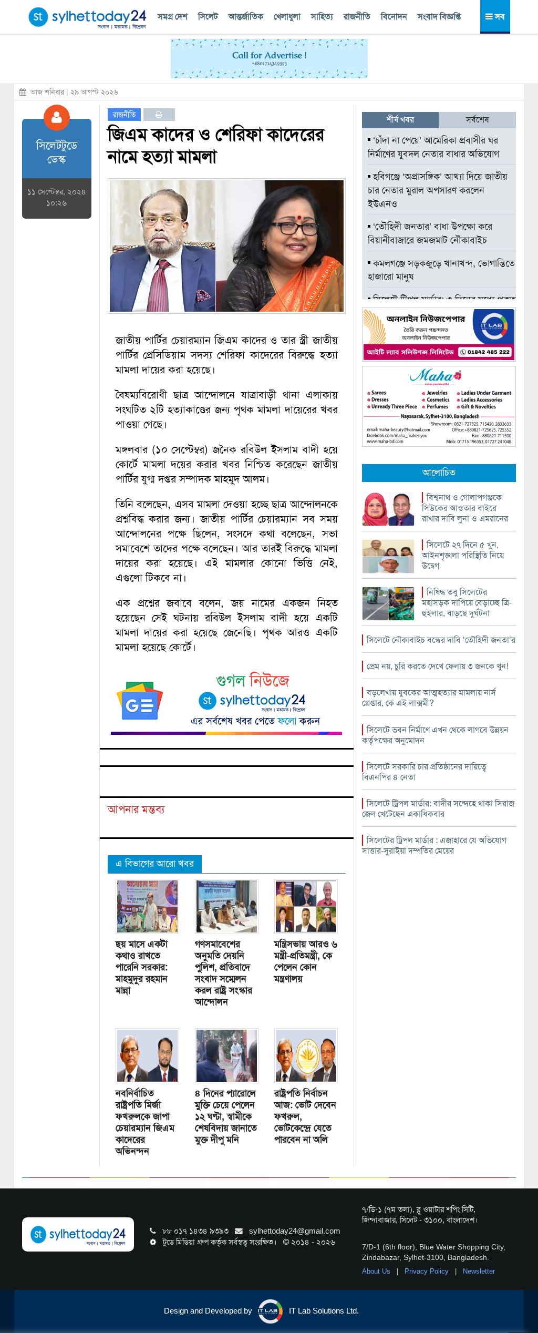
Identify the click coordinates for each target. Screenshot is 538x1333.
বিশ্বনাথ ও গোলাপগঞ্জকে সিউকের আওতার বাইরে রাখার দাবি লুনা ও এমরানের (465, 508)
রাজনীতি (357, 16)
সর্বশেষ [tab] (477, 119)
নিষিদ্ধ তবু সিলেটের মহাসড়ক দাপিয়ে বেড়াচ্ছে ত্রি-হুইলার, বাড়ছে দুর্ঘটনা (467, 603)
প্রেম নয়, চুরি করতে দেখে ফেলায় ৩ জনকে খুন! (437, 666)
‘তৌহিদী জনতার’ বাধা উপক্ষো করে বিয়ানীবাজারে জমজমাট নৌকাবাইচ (430, 233)
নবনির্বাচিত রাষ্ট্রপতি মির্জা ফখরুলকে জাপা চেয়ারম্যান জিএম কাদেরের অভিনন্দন (145, 1122)
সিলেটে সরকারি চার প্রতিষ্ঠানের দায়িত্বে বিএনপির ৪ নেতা (424, 772)
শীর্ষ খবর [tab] (400, 119)
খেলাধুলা (287, 16)
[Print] (159, 114)
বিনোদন (394, 16)
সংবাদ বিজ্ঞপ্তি (439, 16)
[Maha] (439, 406)
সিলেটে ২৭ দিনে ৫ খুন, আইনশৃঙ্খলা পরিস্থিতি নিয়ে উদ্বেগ (463, 555)
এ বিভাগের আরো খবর (155, 863)
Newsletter (479, 1271)
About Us (377, 1271)
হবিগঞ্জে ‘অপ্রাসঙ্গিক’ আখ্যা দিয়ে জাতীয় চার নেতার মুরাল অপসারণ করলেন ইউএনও (438, 190)
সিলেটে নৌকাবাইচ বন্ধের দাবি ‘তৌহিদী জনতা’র (441, 639)
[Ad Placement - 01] (269, 58)
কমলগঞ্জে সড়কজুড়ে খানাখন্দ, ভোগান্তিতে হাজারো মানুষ (441, 270)
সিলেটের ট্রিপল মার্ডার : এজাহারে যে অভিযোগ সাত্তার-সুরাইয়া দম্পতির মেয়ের (434, 845)
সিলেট (208, 16)
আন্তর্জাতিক (246, 16)
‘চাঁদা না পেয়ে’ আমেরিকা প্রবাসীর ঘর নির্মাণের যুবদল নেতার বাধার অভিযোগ (433, 147)
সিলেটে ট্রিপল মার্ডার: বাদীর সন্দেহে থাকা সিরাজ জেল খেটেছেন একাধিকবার (438, 808)
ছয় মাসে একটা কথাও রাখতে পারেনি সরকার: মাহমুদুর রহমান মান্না (142, 967)
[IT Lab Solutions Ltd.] (439, 334)
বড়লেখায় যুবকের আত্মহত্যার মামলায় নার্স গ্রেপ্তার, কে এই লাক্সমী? (429, 698)
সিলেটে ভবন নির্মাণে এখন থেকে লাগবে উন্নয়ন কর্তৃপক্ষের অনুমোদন (435, 735)
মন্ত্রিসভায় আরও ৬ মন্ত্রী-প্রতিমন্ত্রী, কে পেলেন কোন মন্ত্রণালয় (305, 961)
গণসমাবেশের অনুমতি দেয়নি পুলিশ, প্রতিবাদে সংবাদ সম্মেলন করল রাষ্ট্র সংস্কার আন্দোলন (223, 973)
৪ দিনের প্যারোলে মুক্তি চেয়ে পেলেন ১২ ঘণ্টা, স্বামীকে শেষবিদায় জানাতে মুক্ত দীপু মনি (226, 1116)
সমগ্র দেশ (173, 16)
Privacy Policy (428, 1271)
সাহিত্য (322, 16)
